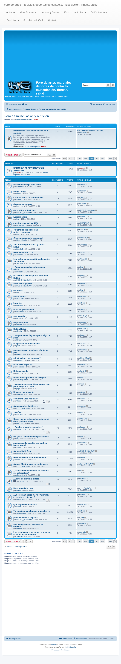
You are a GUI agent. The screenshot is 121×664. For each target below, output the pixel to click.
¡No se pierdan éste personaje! (28, 238)
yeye (18, 389)
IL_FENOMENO (22, 408)
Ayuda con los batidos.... (25, 406)
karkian (83, 191)
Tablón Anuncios (98, 12)
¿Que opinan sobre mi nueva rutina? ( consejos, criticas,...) (31, 496)
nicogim (19, 331)
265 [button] (79, 158)
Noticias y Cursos (50, 12)
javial (18, 346)
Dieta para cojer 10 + (23, 365)
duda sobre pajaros (22, 284)
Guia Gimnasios (28, 12)
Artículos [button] (79, 12)
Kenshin (83, 204)
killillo (18, 460)
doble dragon (21, 354)
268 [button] (96, 158)
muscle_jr (84, 238)
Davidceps (20, 312)
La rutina (17, 303)
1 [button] (73, 158)
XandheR (19, 249)
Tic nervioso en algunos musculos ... (31, 511)
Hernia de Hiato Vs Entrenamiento (29, 457)
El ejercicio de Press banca (26, 343)
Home (11, 12)
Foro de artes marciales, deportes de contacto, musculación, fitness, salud (51, 4)
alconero (19, 299)
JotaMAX (19, 537)
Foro (66, 12)
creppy (19, 318)
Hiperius (83, 132)
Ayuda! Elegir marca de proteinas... (30, 464)
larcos (18, 507)
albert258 (19, 475)
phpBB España (70, 647)
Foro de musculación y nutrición (26, 116)
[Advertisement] (60, 55)
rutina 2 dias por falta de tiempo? (29, 377)
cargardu (19, 305)
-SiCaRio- (20, 264)
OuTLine (19, 423)
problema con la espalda (25, 517)
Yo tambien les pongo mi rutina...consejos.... (25, 231)
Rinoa (18, 340)
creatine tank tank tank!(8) (25, 223)
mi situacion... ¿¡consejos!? (27, 358)
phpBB (53, 644)
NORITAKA (20, 225)
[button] (64, 158)
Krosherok (20, 187)
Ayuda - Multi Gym (22, 451)
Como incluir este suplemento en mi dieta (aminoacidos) (31, 420)
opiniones (18, 290)
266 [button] (85, 158)
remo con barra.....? (23, 252)
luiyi (17, 439)
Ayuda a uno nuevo (22, 204)
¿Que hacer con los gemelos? (28, 427)
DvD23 (19, 272)
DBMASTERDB (22, 429)
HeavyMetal (21, 240)
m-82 (18, 234)
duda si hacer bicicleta (24, 210)
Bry (17, 219)
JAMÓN (17, 412)
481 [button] (110, 158)
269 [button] (102, 158)
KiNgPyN (83, 316)
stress (82, 184)
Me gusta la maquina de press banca (31, 436)
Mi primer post (20, 322)
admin (35, 120)
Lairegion (19, 394)
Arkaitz (83, 230)
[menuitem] (25, 104)
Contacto (52, 20)
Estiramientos (20, 217)
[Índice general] (20, 86)
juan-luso (19, 453)
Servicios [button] (11, 20)
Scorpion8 (20, 367)
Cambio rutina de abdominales (28, 197)
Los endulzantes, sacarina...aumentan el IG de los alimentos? (31, 533)
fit (81, 470)
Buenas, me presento (23, 392)
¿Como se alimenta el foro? (26, 479)
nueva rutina (19, 191)
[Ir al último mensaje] (87, 168)
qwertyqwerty (21, 380)
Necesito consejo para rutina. (27, 184)
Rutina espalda (20, 371)
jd (17, 292)
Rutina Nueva (19, 329)
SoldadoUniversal (23, 513)
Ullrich (18, 490)
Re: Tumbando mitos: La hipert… (91, 130)
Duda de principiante (23, 309)
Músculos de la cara (23, 488)
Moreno (19, 325)
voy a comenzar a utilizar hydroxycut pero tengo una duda (31, 385)
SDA (82, 517)
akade (18, 193)
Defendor (19, 206)
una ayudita (19, 316)
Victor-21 (19, 200)
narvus (83, 406)
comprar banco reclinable (25, 399)
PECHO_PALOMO (23, 213)
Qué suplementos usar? (25, 504)
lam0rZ (19, 373)
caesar (19, 255)
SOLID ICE (20, 415)
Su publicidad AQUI (33, 20)
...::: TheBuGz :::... (87, 488)
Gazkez (19, 401)
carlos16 (19, 360)
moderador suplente (24, 120)
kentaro (19, 528)
